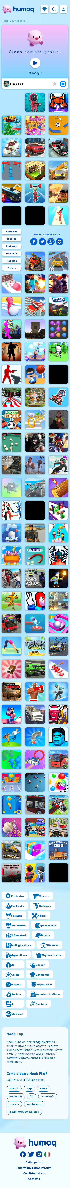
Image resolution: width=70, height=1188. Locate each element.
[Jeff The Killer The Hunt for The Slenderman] (35, 442)
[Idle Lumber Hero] (58, 351)
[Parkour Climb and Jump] (35, 601)
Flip (29, 1088)
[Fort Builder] (35, 533)
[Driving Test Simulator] (35, 147)
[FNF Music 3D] (35, 827)
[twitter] (42, 242)
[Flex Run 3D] (11, 646)
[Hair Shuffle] (35, 215)
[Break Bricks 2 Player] (58, 102)
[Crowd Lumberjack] (11, 759)
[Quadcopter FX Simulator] (35, 397)
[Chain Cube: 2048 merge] (35, 850)
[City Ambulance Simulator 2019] (11, 578)
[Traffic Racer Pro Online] (11, 691)
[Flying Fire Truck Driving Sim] (35, 306)
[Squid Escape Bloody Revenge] (58, 419)
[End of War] (58, 193)
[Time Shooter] (11, 374)
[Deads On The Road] (11, 351)
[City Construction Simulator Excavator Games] (58, 170)
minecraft (47, 1096)
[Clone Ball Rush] (58, 510)
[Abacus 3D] (58, 374)
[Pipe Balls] (35, 736)
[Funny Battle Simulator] (11, 510)
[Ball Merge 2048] (58, 782)
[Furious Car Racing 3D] (58, 827)
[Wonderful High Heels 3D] (35, 351)
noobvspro (34, 1104)
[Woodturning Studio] (11, 827)
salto (43, 1088)
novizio (14, 1104)
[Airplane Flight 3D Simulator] (35, 487)
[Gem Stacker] (35, 419)
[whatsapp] (51, 242)
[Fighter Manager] (35, 691)
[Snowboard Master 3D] (58, 691)
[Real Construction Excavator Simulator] (11, 850)
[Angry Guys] (11, 736)
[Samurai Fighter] (58, 283)
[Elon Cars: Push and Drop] (58, 306)
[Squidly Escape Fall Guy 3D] (35, 193)
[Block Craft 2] (35, 170)
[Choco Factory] (11, 669)
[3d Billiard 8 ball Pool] (35, 782)
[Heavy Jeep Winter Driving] (58, 872)
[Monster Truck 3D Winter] (11, 397)
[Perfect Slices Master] (58, 669)
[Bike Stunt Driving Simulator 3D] (35, 261)
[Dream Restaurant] (11, 329)
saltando (16, 1096)
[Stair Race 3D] (11, 125)
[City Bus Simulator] (35, 804)
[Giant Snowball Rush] (11, 306)
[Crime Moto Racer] (35, 578)
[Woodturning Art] (58, 487)
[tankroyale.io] (35, 646)
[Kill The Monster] (11, 782)
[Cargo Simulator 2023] (58, 850)
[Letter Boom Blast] (58, 215)
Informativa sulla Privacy (34, 1167)
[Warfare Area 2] (11, 465)
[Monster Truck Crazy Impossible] (11, 872)
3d (11, 20)
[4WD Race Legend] (58, 397)
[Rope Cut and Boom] (58, 125)
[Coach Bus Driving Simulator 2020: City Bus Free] (58, 147)
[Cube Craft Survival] (58, 578)
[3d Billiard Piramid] (11, 442)
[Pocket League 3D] (11, 419)
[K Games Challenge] (35, 872)
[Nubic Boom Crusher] (35, 283)
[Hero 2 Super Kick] (58, 736)
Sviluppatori (34, 1162)
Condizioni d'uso (34, 1173)
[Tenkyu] (58, 623)
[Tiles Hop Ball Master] (35, 623)
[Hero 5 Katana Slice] (58, 714)
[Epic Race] (11, 170)
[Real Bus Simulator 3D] (11, 623)
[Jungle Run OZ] (11, 215)
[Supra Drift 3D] (58, 601)
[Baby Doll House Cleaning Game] (35, 125)
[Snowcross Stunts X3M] (58, 465)
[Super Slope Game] (11, 533)
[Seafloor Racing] (58, 646)
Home (5, 20)
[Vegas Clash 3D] (58, 442)
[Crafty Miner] (11, 714)
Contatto (34, 1178)
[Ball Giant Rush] (11, 283)
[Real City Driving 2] (35, 669)
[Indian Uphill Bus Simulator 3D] (58, 759)
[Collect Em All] (58, 329)
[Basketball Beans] (35, 374)
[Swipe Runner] (35, 510)
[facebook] (34, 242)
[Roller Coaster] (11, 555)
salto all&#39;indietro (24, 1112)
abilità (14, 1088)
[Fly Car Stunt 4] (11, 193)
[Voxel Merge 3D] (11, 147)
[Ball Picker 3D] (35, 555)
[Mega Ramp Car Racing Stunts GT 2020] (58, 261)
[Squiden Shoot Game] (35, 102)
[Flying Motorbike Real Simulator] (58, 804)
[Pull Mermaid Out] (11, 804)
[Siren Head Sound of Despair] (35, 465)
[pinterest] (59, 242)
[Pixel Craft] (35, 329)
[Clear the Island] (11, 487)
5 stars (55, 84)
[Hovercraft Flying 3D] (35, 759)
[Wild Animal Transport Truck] (35, 714)
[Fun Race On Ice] (58, 533)
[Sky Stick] (11, 601)
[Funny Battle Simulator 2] (58, 555)
